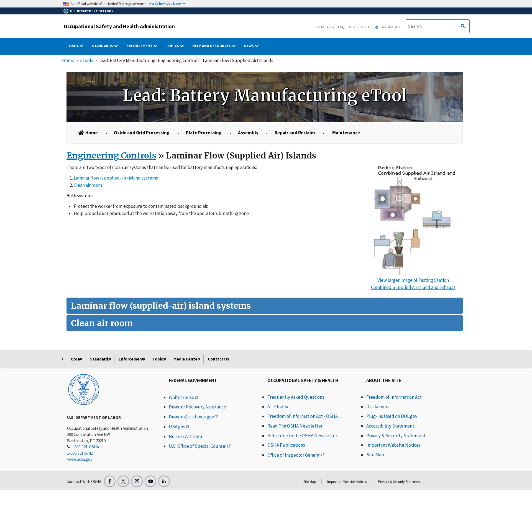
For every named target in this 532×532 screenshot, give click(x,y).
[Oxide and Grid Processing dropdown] (178, 133)
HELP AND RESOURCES (212, 45)
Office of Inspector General (294, 455)
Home (68, 60)
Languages (390, 26)
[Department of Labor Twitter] (123, 481)
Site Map (375, 455)
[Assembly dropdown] (266, 133)
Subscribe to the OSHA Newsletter (302, 436)
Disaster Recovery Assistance (197, 407)
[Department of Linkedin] (164, 481)
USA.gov (177, 427)
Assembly (248, 133)
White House (181, 397)
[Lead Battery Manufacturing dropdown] (106, 133)
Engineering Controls (111, 155)
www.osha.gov (79, 459)
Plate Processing (204, 133)
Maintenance (346, 133)
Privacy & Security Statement (396, 436)
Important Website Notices (393, 445)
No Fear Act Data (185, 436)
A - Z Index (277, 406)
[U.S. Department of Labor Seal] (83, 389)
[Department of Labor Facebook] (110, 481)
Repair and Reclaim (295, 133)
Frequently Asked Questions (295, 397)
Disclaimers (377, 406)
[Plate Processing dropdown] (230, 133)
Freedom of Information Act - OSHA (302, 416)
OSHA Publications (286, 445)
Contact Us (323, 26)
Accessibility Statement (390, 426)
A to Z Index (359, 26)
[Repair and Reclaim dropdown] (323, 133)
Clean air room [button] (88, 185)
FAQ (341, 26)
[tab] (264, 305)
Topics (173, 45)
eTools (86, 60)
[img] (264, 97)
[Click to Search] (462, 26)
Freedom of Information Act (394, 397)
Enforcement (139, 45)
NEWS (249, 45)
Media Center (186, 359)
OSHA (74, 45)
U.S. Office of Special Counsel (198, 446)
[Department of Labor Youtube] (150, 481)
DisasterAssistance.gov (191, 417)
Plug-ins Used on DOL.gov (391, 416)
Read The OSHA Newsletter (295, 426)
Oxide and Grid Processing (142, 133)
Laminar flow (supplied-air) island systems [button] (116, 178)
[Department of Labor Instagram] (137, 481)
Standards (103, 45)
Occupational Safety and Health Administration (119, 26)
